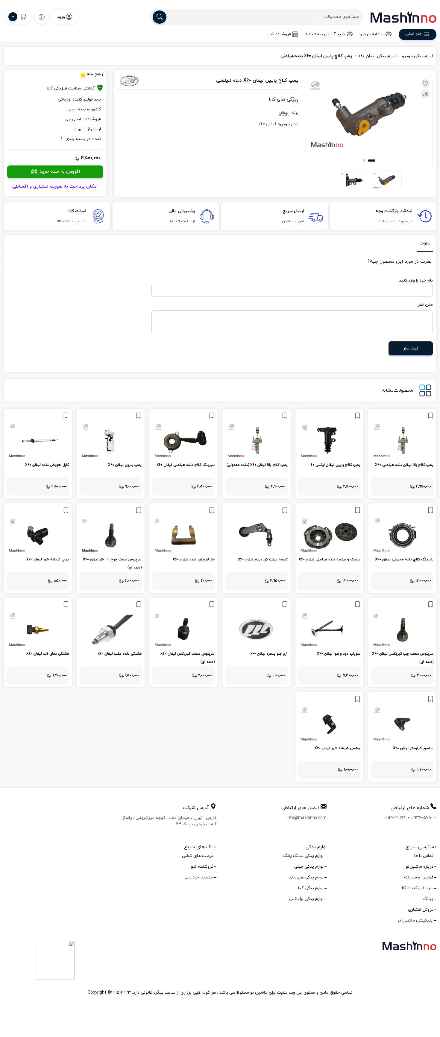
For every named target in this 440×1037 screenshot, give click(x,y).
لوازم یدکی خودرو (417, 56)
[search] (159, 17)
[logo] (403, 17)
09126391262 (394, 818)
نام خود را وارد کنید (416, 280)
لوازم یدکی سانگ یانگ (303, 856)
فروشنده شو (279, 34)
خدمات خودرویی (198, 877)
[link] (402, 453)
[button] (371, 160)
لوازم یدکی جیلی (309, 866)
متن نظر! (425, 305)
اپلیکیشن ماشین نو (415, 920)
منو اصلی (413, 34)
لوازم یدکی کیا (311, 888)
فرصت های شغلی (197, 856)
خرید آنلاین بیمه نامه (325, 34)
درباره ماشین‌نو (419, 866)
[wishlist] (42, 17)
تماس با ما (423, 856)
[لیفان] (145, 81)
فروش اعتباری (420, 910)
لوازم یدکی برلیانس (306, 899)
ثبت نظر (410, 348)
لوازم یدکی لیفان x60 (377, 56)
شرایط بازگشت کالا (416, 888)
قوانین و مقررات (418, 877)
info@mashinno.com (307, 818)
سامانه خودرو (372, 34)
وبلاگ (428, 899)
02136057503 (423, 818)
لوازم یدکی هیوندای (306, 877)
